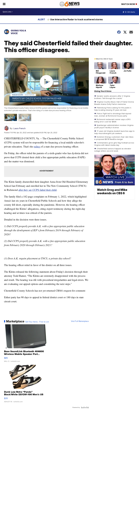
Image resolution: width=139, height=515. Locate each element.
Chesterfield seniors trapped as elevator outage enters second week (112, 149)
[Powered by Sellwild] (85, 407)
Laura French (19, 128)
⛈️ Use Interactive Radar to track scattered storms (75, 19)
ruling (37, 146)
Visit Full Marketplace (80, 321)
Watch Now (128, 4)
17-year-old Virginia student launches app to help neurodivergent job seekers (114, 132)
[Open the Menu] (4, 4)
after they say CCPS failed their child (37, 190)
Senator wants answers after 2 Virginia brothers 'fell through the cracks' (112, 97)
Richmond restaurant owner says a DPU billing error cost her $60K (112, 120)
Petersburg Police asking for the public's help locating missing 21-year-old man (112, 109)
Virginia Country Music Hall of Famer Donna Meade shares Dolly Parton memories (114, 103)
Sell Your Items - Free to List (37, 322)
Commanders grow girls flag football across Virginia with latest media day (114, 144)
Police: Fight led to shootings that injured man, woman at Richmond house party (112, 114)
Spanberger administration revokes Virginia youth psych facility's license (113, 126)
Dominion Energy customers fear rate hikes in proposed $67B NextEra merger (113, 138)
